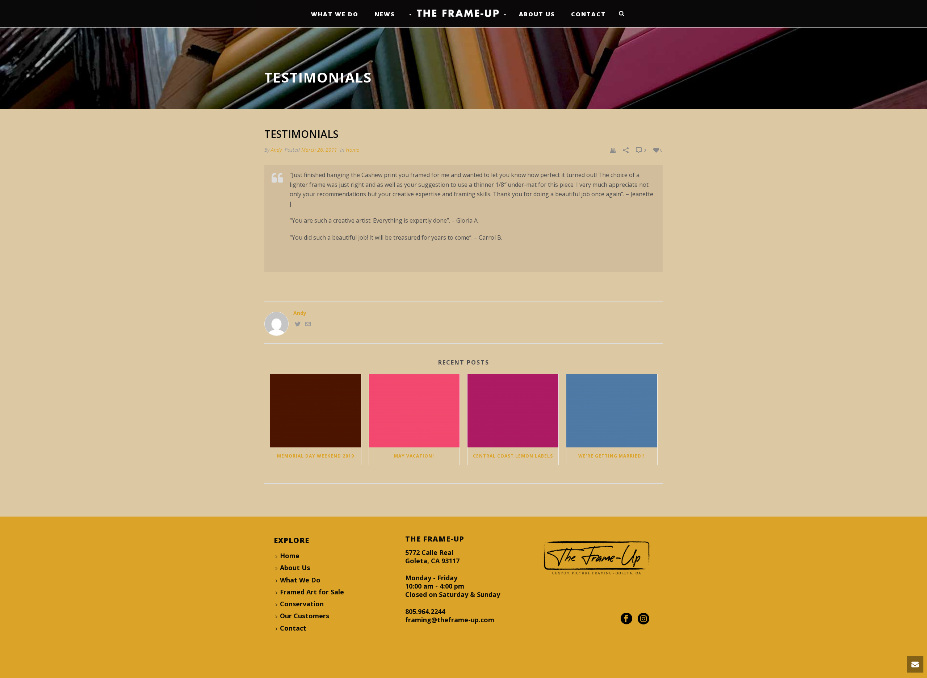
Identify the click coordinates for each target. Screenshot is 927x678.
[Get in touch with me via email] (308, 324)
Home (352, 149)
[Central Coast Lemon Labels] (512, 410)
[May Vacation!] (414, 410)
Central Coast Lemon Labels (513, 456)
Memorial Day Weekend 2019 (315, 456)
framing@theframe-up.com (449, 619)
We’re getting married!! (611, 456)
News (384, 14)
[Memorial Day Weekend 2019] (315, 410)
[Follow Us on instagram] (643, 619)
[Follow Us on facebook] (626, 619)
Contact (588, 14)
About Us (537, 14)
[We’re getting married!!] (611, 410)
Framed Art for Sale (312, 592)
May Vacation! (414, 456)
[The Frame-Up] (457, 13)
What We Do (334, 14)
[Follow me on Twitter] (298, 324)
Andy (276, 149)
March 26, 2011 (319, 149)
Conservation (302, 603)
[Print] (613, 150)
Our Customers (304, 615)
